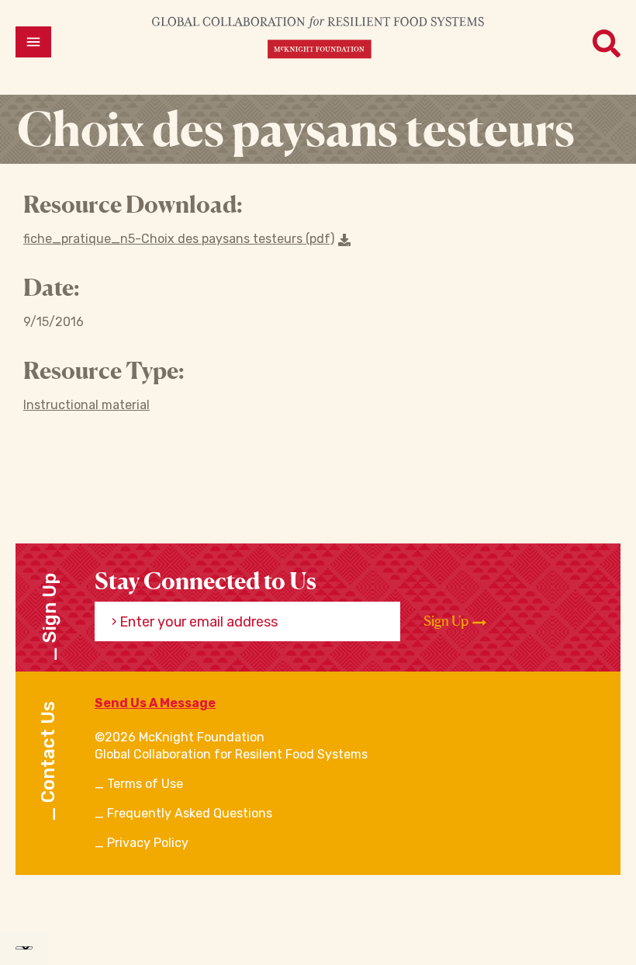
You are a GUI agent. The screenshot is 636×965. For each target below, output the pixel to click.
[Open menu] (33, 41)
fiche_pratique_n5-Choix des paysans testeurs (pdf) (178, 238)
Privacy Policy (147, 842)
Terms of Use (145, 783)
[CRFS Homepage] (318, 37)
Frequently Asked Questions (189, 813)
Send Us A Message (155, 703)
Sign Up (447, 621)
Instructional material (86, 404)
